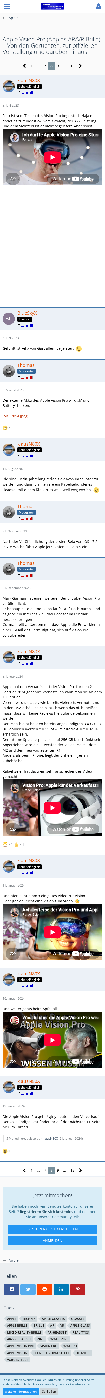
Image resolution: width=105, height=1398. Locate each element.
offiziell (83, 1353)
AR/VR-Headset (19, 1339)
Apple (11, 1319)
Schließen (49, 1391)
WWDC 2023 (59, 1339)
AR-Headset (57, 1332)
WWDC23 (70, 1346)
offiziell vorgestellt (51, 1353)
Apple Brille (17, 1325)
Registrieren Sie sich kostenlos (46, 1211)
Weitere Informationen (21, 1391)
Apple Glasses (53, 1319)
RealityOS (81, 1332)
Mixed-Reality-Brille (24, 1332)
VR (62, 1325)
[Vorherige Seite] (24, 66)
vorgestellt (17, 1360)
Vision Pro (48, 1346)
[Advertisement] (52, 245)
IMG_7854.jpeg (15, 416)
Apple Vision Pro (20, 1346)
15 (72, 65)
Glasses (77, 1319)
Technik (29, 1319)
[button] (7, 6)
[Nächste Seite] (80, 66)
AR (52, 1325)
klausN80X (50, 1138)
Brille (39, 1325)
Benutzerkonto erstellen (52, 1229)
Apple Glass (80, 1325)
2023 (40, 1339)
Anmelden (52, 1240)
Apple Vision (17, 1353)
